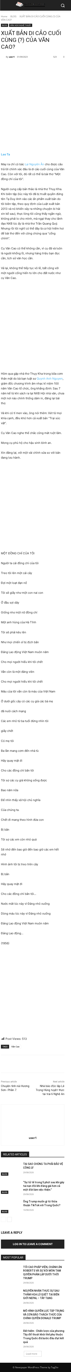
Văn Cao (15, 1046)
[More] (52, 66)
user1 (12, 56)
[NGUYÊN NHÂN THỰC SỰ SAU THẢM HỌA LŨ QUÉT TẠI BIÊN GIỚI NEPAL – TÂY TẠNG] (10, 1295)
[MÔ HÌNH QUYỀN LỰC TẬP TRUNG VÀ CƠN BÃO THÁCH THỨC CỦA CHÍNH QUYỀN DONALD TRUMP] (10, 1315)
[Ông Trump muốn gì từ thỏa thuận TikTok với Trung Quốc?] (10, 1206)
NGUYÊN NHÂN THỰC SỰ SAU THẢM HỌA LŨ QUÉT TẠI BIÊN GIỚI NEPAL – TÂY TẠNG (41, 1294)
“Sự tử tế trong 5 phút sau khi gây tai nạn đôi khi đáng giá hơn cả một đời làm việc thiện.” (43, 1186)
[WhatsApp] (43, 66)
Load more (31, 1353)
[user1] (3, 57)
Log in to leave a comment (33, 1244)
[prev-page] (3, 1219)
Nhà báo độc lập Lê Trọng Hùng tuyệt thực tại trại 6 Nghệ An (50, 1090)
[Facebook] (16, 66)
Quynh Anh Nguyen (50, 378)
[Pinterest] (34, 66)
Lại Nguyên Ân (34, 164)
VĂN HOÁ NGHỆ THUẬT (20, 25)
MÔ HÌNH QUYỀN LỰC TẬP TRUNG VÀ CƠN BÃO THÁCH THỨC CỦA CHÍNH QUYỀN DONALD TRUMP (43, 1314)
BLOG (13, 16)
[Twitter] (25, 66)
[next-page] (9, 1219)
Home (4, 16)
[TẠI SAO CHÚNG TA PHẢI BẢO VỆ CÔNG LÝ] (10, 1168)
